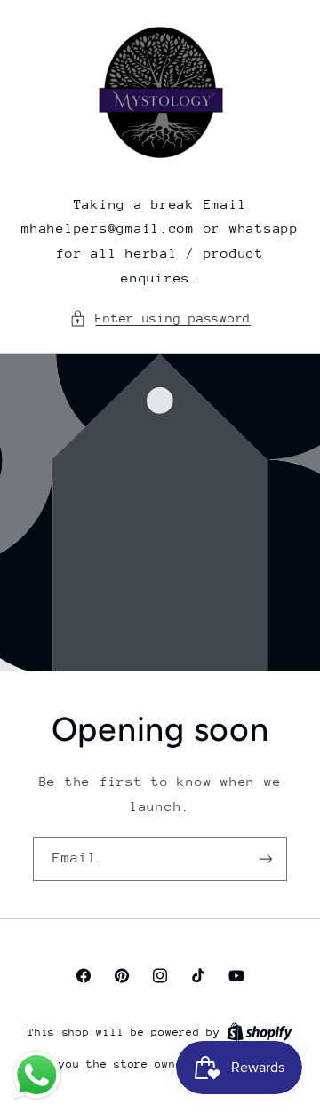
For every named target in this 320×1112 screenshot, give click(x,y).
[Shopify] (259, 1031)
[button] (160, 318)
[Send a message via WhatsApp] (37, 1075)
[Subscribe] (265, 858)
